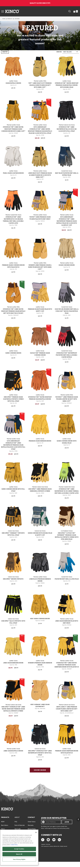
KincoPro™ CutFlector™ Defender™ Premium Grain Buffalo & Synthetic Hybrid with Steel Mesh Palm (66, 536)
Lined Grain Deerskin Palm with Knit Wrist (66, 622)
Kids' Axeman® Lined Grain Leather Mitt (40, 705)
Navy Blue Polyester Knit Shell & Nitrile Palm (66, 174)
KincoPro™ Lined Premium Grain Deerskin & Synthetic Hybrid (40, 490)
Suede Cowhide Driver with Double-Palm (66, 442)
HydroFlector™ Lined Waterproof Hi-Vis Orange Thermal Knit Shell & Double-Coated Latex (13, 220)
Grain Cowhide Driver (67, 265)
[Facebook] (42, 839)
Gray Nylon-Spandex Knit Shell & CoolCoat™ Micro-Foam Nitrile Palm (66, 311)
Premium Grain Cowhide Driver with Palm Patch (13, 266)
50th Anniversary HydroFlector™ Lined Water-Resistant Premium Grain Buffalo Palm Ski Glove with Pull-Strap (40, 130)
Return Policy (32, 829)
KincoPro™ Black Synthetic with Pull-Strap (13, 622)
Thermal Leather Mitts (40, 81)
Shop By (5, 52)
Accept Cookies (19, 849)
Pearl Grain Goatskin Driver (13, 173)
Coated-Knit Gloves (66, 171)
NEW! (3, 822)
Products (9, 18)
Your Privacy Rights (19, 859)
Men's (3, 829)
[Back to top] (76, 819)
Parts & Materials (20, 825)
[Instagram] (48, 839)
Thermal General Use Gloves (67, 125)
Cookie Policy (14, 845)
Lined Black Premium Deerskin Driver (40, 580)
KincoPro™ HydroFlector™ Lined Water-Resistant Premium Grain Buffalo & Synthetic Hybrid (13, 709)
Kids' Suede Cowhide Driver (40, 618)
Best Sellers (4, 825)
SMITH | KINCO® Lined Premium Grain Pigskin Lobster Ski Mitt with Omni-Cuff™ (66, 709)
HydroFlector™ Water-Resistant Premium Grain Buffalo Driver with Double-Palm (67, 85)
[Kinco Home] (12, 11)
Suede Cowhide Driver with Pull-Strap (13, 490)
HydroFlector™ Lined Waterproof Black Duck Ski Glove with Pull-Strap (67, 129)
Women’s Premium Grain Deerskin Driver (40, 664)
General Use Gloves (13, 531)
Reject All (19, 854)
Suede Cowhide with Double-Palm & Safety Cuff (40, 534)
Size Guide (18, 829)
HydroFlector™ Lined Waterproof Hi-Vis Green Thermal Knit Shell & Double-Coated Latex (67, 491)
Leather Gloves (13, 81)
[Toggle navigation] (2, 11)
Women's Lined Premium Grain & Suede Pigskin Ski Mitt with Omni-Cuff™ (40, 267)
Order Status (31, 822)
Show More (40, 770)
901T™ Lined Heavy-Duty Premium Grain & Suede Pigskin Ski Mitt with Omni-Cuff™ (40, 85)
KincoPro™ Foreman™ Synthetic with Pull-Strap (13, 534)
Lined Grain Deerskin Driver (13, 663)
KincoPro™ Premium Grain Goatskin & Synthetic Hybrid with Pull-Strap (13, 399)
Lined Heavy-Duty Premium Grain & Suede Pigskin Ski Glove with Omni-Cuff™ (40, 175)
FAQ (16, 822)
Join (67, 822)
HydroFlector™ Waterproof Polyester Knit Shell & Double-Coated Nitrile (67, 355)
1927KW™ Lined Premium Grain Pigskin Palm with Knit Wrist (40, 218)
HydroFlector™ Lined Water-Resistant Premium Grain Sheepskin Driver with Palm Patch (67, 665)
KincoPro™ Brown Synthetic (13, 579)
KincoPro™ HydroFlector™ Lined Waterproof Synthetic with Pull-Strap (40, 753)
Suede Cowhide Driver (13, 353)
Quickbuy (13, 75)
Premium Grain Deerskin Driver (40, 441)
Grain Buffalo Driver (13, 83)
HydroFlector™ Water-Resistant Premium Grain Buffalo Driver (40, 398)
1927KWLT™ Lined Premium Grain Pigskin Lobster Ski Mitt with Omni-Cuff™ (66, 399)
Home (3, 18)
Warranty (30, 825)
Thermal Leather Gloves (13, 125)
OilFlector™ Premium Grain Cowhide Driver (40, 354)
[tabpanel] (40, 412)
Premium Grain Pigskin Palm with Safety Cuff (40, 310)
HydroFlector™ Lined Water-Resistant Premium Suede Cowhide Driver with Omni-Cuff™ (13, 129)
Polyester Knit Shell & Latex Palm (67, 579)
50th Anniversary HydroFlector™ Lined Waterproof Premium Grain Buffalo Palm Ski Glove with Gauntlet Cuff (66, 221)
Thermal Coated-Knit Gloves (13, 215)
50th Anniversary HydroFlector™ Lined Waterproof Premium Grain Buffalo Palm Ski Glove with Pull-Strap (13, 445)
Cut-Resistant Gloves (66, 531)
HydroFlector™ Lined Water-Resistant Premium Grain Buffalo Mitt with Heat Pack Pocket (13, 311)
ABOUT (17, 817)
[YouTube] (53, 839)
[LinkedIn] (59, 839)
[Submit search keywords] (69, 11)
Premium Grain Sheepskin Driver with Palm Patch (66, 752)
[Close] (36, 832)
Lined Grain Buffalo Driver (13, 751)
